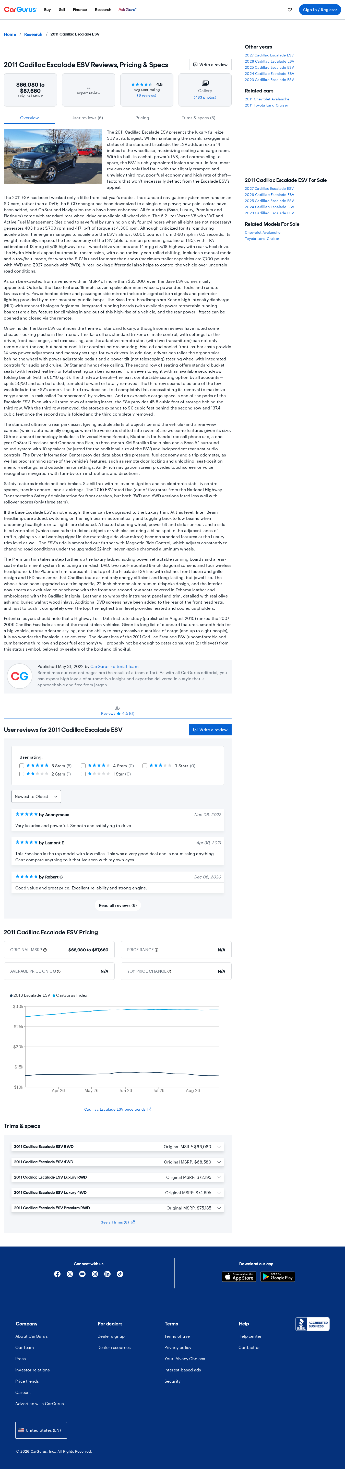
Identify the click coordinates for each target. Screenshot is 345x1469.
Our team (24, 1347)
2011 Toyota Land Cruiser (266, 105)
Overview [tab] (29, 117)
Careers (23, 1392)
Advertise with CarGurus (39, 1403)
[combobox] (41, 1430)
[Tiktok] (120, 1275)
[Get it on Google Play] (277, 1277)
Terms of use (177, 1336)
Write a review (213, 64)
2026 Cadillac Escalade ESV (269, 61)
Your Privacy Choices (184, 1358)
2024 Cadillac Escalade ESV (269, 73)
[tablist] (118, 118)
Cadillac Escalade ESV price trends (115, 1109)
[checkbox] (21, 765)
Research (33, 34)
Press (20, 1358)
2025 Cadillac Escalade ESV (269, 67)
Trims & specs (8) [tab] (198, 117)
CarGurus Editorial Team (114, 666)
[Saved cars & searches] (290, 10)
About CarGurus (31, 1336)
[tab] (118, 710)
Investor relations (32, 1369)
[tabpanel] (118, 819)
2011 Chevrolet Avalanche (267, 99)
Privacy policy (178, 1347)
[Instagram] (95, 1275)
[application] (118, 1043)
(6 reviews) (146, 95)
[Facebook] (57, 1275)
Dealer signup (111, 1336)
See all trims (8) (115, 1222)
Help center (250, 1336)
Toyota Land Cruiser (262, 238)
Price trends (27, 1381)
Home (10, 34)
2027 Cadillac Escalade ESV (269, 55)
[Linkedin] (107, 1275)
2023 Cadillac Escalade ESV (269, 79)
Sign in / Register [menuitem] (320, 9)
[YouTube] (82, 1275)
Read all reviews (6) (118, 905)
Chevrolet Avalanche (262, 232)
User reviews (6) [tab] (87, 117)
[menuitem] (47, 10)
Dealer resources (114, 1347)
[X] (70, 1275)
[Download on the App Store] (239, 1277)
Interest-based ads (182, 1369)
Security (172, 1381)
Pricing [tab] (142, 117)
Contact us (249, 1347)
